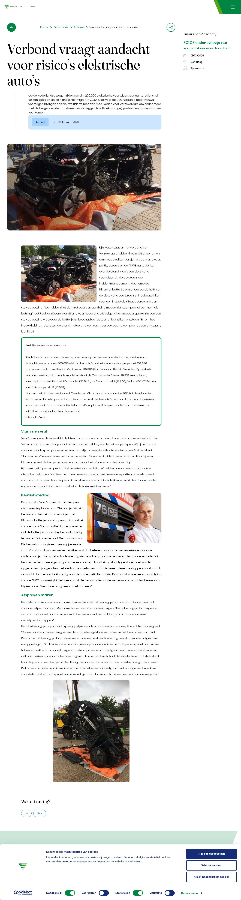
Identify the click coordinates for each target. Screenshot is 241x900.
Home (44, 27)
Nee (39, 813)
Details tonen (189, 893)
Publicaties (61, 27)
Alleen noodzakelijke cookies (211, 876)
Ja (26, 813)
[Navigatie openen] (233, 7)
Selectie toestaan (211, 865)
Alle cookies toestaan (211, 853)
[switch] (104, 893)
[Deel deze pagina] (171, 27)
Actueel (79, 27)
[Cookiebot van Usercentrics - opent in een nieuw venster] (22, 893)
